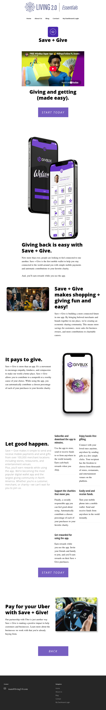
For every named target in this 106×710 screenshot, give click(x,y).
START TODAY (53, 112)
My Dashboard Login (63, 702)
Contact (58, 699)
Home (58, 688)
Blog (57, 695)
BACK (53, 651)
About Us (59, 692)
